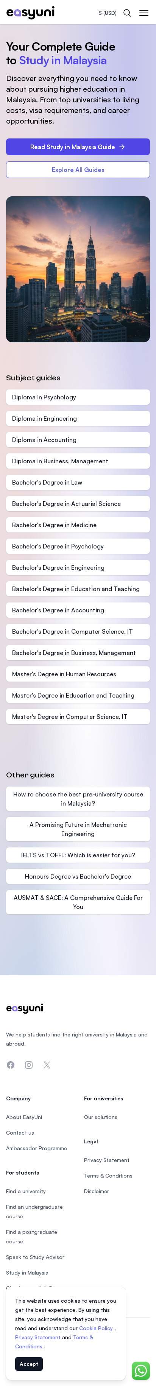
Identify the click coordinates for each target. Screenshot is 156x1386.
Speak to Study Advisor (35, 1257)
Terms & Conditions (108, 1175)
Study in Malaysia (27, 1272)
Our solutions (100, 1117)
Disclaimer (96, 1191)
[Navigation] (144, 13)
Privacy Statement (38, 1337)
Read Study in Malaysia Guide (72, 147)
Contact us (20, 1132)
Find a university (26, 1191)
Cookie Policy (96, 1328)
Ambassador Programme (36, 1148)
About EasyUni (24, 1117)
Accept (29, 1364)
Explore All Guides (78, 169)
